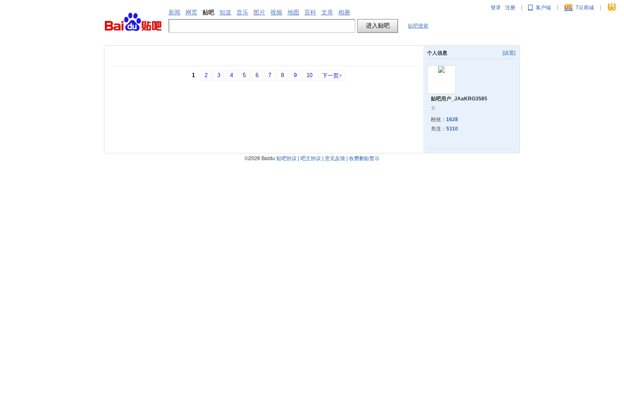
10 (309, 75)
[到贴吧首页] (133, 22)
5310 (452, 129)
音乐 (242, 12)
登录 (496, 8)
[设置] (509, 53)
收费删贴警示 (364, 157)
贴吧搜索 (418, 26)
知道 (225, 12)
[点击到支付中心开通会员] (612, 7)
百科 (310, 12)
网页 (191, 12)
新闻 (174, 12)
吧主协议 (311, 157)
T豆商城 (585, 8)
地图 (293, 12)
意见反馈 (335, 157)
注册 (510, 8)
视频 (276, 12)
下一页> (332, 75)
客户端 (543, 8)
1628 (452, 119)
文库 (327, 12)
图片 (259, 12)
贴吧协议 (286, 157)
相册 (344, 12)
